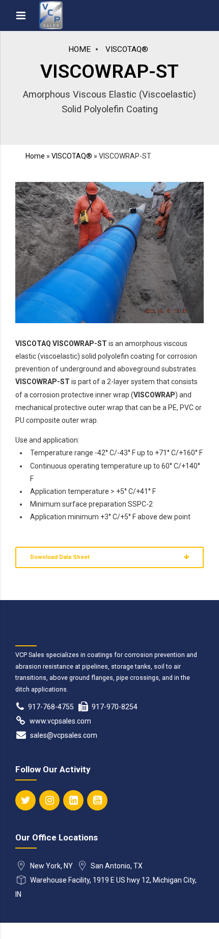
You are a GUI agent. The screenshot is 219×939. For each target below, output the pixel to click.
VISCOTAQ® (126, 49)
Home (79, 49)
